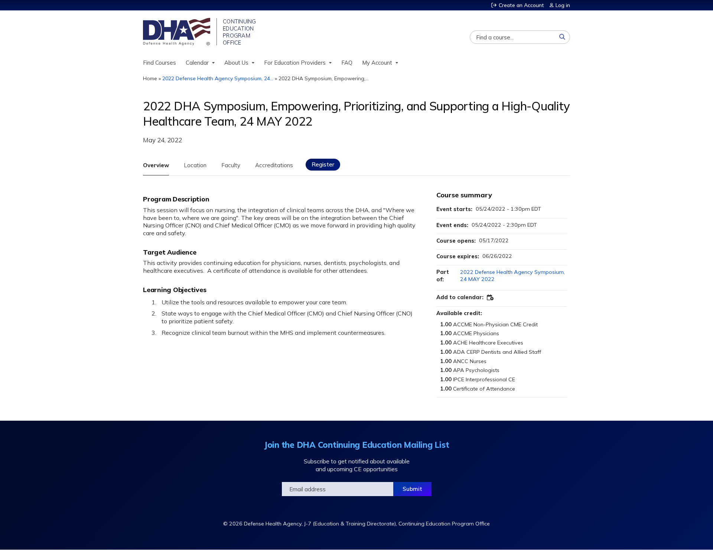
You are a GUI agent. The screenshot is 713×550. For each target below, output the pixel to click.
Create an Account (521, 5)
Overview (156, 165)
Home (150, 78)
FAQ (346, 62)
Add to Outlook (490, 297)
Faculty (230, 165)
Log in (563, 5)
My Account (377, 62)
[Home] (177, 31)
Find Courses (159, 62)
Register (323, 164)
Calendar (197, 62)
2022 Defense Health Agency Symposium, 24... (217, 78)
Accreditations (274, 165)
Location (195, 165)
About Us (236, 62)
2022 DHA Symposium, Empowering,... (324, 78)
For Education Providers (295, 62)
